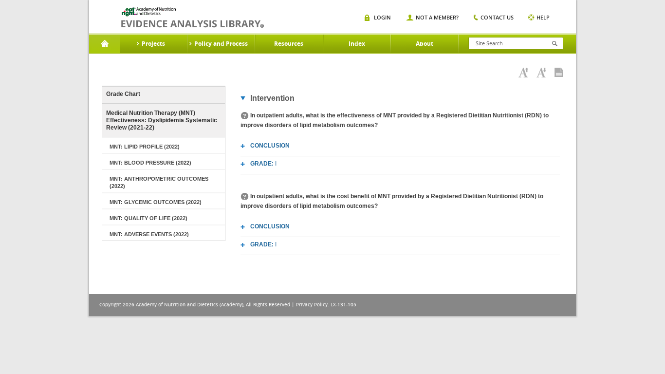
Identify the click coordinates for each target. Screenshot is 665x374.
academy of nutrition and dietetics (192, 17)
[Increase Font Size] (523, 72)
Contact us (497, 17)
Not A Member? (437, 17)
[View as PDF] (558, 72)
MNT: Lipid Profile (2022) (145, 147)
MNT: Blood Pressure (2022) (150, 163)
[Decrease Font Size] (541, 72)
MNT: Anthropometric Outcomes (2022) (159, 182)
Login (382, 17)
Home (104, 44)
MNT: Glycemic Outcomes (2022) (156, 202)
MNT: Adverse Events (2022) (149, 234)
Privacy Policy (312, 304)
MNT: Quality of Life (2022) (148, 218)
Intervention (272, 98)
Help (543, 17)
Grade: (263, 163)
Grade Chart (123, 94)
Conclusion (270, 145)
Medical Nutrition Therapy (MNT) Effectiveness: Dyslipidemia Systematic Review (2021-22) (161, 120)
